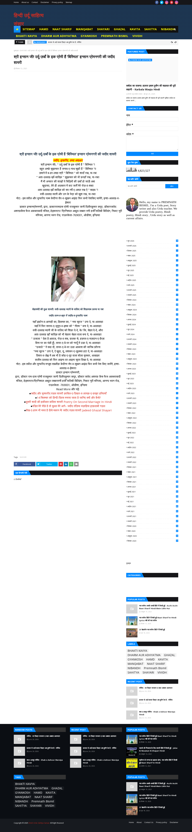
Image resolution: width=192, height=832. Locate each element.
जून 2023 (152, 378)
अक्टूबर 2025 (152, 260)
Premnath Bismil (155, 668)
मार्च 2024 (152, 334)
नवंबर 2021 (152, 472)
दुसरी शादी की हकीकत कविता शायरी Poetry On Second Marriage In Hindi (69, 402)
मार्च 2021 (152, 511)
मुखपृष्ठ (128, 563)
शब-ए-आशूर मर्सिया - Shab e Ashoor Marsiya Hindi (157, 713)
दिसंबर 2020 (152, 526)
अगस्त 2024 (152, 319)
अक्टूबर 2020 (152, 536)
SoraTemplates (29, 828)
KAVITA (163, 659)
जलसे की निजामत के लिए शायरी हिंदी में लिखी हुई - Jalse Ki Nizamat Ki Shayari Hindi (158, 749)
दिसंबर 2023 (152, 349)
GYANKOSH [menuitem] (89, 36)
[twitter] (161, 2)
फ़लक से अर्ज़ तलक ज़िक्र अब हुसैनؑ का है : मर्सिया (64, 41)
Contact (35, 2)
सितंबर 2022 (152, 423)
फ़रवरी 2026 (152, 245)
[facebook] (157, 2)
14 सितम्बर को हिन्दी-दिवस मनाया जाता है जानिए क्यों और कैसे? (69, 397)
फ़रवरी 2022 (152, 457)
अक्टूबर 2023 (152, 359)
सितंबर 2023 (152, 364)
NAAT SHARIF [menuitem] (62, 29)
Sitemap (69, 2)
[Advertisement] (68, 109)
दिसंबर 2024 (152, 300)
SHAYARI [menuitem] (103, 29)
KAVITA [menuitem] (135, 29)
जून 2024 (152, 329)
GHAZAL (169, 655)
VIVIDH (162, 672)
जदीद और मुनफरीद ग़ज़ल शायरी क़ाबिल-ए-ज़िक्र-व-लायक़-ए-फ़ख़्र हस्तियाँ (69, 393)
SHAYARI (23, 50)
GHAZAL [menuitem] (120, 29)
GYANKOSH (135, 659)
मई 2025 (152, 275)
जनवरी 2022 (152, 462)
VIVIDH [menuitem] (137, 36)
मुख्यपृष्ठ (16, 50)
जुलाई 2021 (152, 491)
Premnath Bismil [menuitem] (114, 36)
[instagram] (166, 2)
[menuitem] (17, 29)
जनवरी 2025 (152, 295)
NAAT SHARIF (156, 664)
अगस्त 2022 (152, 427)
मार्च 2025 (152, 285)
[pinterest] (171, 2)
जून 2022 (152, 437)
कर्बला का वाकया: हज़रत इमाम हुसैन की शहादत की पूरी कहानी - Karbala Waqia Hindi (151, 87)
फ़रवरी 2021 (152, 516)
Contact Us (148, 822)
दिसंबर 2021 (152, 467)
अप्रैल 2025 (152, 280)
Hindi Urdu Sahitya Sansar (39, 823)
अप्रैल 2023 (152, 388)
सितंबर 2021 (152, 482)
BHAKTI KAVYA (137, 651)
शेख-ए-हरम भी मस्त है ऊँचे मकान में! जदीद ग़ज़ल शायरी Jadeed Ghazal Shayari (69, 410)
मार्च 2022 (152, 452)
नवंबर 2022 (152, 413)
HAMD (150, 659)
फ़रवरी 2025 (152, 290)
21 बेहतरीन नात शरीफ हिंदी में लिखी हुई (152, 629)
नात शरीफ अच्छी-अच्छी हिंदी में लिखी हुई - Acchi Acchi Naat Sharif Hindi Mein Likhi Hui (158, 607)
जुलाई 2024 (152, 324)
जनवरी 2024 (152, 344)
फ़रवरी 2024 (152, 339)
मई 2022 (152, 442)
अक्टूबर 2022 (152, 418)
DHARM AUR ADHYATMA (144, 655)
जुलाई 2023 (152, 373)
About (139, 822)
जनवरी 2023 (152, 403)
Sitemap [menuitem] (29, 29)
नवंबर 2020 (152, 531)
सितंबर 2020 (152, 541)
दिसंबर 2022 (152, 408)
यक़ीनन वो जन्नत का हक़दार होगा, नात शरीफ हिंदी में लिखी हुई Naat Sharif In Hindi (158, 761)
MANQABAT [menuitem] (84, 29)
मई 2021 (152, 501)
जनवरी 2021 (152, 521)
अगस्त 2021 (152, 486)
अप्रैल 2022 (152, 447)
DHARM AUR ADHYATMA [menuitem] (59, 36)
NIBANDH (134, 668)
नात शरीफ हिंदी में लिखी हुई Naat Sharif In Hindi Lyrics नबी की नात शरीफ (157, 619)
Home (16, 2)
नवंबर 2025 (152, 255)
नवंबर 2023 (152, 354)
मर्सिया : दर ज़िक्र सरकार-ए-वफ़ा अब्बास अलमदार (155, 688)
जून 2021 (152, 496)
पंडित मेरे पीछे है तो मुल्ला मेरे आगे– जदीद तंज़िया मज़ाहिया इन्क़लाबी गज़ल (68, 406)
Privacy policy (57, 2)
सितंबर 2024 (152, 314)
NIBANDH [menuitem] (168, 29)
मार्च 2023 (152, 393)
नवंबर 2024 (152, 305)
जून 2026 (152, 241)
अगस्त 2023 (152, 368)
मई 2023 (152, 383)
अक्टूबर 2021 (152, 477)
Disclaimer (45, 2)
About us (25, 2)
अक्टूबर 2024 (152, 309)
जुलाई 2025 (152, 265)
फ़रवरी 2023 (152, 398)
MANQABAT (136, 664)
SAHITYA (133, 672)
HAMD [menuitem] (43, 29)
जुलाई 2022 (152, 432)
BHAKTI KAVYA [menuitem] (26, 36)
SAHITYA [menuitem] (150, 29)
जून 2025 (152, 270)
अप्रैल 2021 (152, 506)
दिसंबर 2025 (152, 250)
